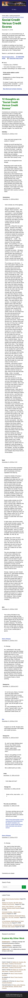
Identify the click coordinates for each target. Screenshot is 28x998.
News (5, 62)
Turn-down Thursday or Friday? (12, 66)
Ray (3, 719)
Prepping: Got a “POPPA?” (11, 64)
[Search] (24, 887)
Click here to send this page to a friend (13, 17)
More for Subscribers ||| (9, 56)
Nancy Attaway (6, 638)
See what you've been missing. (12, 89)
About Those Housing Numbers (10, 899)
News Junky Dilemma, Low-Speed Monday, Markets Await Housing (13, 986)
